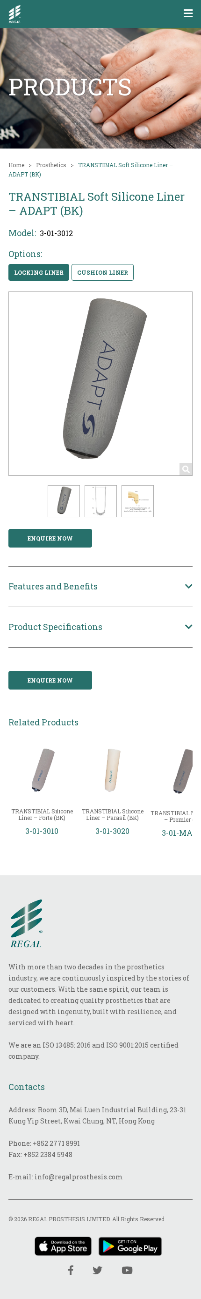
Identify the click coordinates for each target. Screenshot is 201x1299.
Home (16, 165)
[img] (14, 14)
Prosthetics (51, 165)
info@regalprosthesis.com (79, 1176)
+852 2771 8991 (56, 1143)
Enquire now (50, 538)
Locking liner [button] (39, 272)
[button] (64, 501)
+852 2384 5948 (47, 1154)
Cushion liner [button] (102, 272)
